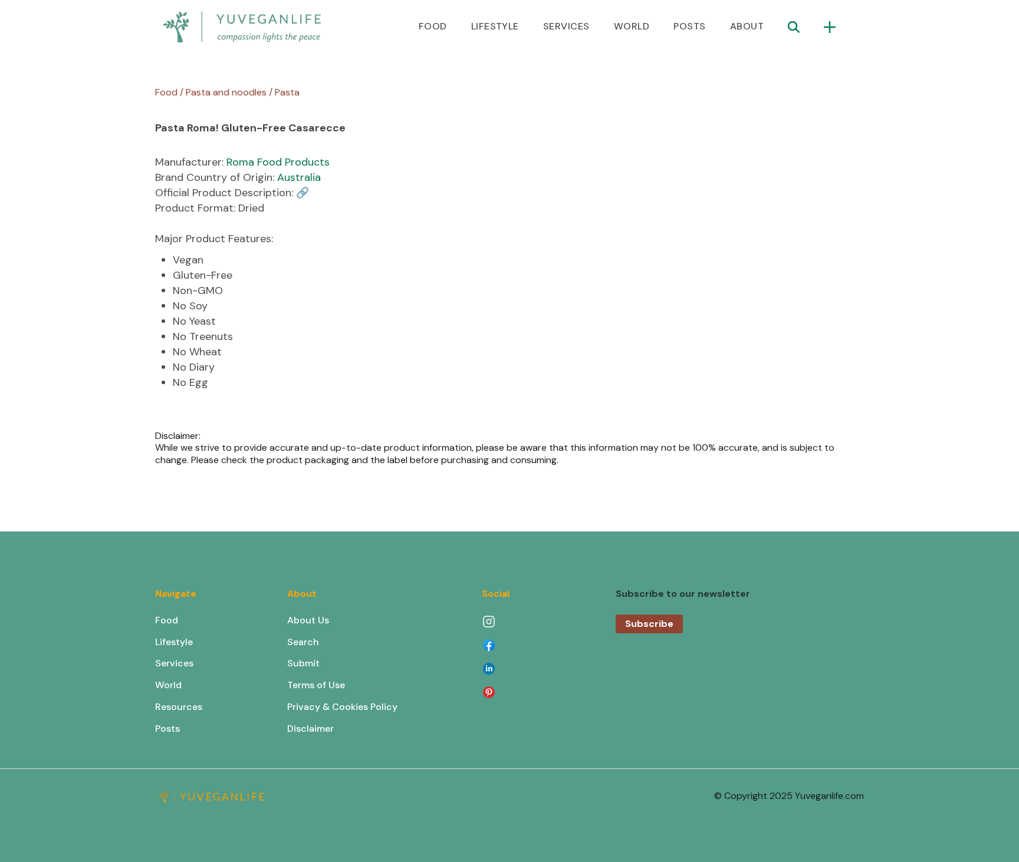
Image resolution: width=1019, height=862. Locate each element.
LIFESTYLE (495, 26)
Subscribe (649, 623)
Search (303, 642)
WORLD (631, 26)
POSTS (689, 26)
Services (174, 663)
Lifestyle (174, 642)
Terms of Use (316, 685)
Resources (178, 707)
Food (166, 620)
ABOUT (747, 26)
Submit (303, 663)
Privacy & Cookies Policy (342, 707)
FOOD (433, 26)
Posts (167, 728)
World (168, 685)
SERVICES (566, 26)
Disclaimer (310, 728)
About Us (308, 620)
